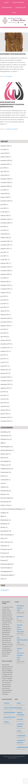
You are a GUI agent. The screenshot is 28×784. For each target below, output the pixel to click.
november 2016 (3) (6, 380)
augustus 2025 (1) (6, 164)
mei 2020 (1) (5, 278)
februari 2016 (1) (6, 410)
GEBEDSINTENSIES (7, 712)
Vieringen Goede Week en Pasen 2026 (20, 628)
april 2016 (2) (5, 402)
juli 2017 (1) (4, 355)
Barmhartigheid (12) (7, 446)
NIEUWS (19, 708)
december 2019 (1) (6, 285)
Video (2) (3, 579)
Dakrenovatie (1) (6, 454)
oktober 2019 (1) (6, 292)
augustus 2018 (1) (6, 325)
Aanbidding (9, 129)
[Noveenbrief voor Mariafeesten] (14, 42)
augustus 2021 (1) (6, 248)
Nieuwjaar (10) (5, 524)
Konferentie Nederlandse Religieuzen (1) (13, 509)
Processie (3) (5, 553)
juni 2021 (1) (5, 252)
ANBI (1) (3, 443)
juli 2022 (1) (4, 226)
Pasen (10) (4, 538)
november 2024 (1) (6, 182)
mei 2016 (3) (5, 399)
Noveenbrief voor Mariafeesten (13, 54)
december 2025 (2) (6, 160)
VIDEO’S (19, 731)
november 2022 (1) (6, 223)
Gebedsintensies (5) (7, 468)
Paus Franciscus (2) (7, 542)
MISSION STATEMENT (20, 714)
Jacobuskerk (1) (5, 479)
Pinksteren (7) (5, 546)
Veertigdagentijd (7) (7, 571)
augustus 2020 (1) (6, 274)
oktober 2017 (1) (6, 351)
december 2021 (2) (6, 241)
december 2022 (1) (6, 219)
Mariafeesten (9, 76)
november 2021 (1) (6, 245)
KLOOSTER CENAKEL (20, 725)
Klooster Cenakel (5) (7, 498)
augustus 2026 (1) (6, 146)
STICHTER (20, 719)
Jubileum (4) (4, 487)
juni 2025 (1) (5, 168)
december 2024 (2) (6, 179)
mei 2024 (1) (5, 190)
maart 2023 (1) (5, 212)
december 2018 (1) (6, 318)
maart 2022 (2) (5, 234)
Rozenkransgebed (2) (7, 564)
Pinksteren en (20, 617)
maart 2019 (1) (5, 311)
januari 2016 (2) (5, 413)
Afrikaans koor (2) (6, 439)
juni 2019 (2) (5, 300)
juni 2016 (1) (5, 395)
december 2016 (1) (6, 377)
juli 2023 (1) (4, 204)
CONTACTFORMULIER (7, 708)
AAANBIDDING (20, 736)
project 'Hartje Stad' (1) (7, 557)
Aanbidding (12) (6, 432)
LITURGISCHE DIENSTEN (20, 742)
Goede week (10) (6, 472)
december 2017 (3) (6, 344)
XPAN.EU (18, 757)
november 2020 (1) (6, 270)
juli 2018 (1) (4, 329)
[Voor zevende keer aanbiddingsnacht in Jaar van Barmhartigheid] (14, 91)
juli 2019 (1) (4, 296)
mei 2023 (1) (5, 208)
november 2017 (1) (6, 347)
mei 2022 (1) (5, 230)
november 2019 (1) (6, 289)
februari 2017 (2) (6, 369)
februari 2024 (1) (6, 197)
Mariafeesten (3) (6, 520)
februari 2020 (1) (6, 281)
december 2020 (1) (6, 267)
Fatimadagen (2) (6, 461)
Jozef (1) (3, 483)
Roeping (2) (4, 560)
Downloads (5, 590)
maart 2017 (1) (5, 366)
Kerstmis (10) (5, 494)
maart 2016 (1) (5, 406)
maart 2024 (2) (5, 193)
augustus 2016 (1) (6, 388)
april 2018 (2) (5, 336)
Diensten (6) (4, 457)
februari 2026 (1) (6, 157)
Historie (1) (4, 476)
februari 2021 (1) (6, 263)
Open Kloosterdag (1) (7, 535)
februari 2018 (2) (6, 340)
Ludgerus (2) (4, 513)
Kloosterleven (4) (6, 501)
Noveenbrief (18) (6, 531)
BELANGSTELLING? (7, 717)
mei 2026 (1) (5, 149)
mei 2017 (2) (5, 362)
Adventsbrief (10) (6, 435)
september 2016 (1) (7, 384)
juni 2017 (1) (5, 358)
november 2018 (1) (6, 322)
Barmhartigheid (14, 129)
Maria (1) (3, 516)
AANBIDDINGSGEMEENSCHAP (20, 747)
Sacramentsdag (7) (6, 568)
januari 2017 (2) (5, 373)
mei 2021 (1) (5, 256)
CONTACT (7, 703)
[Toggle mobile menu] (25, 25)
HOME (19, 703)
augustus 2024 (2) (6, 186)
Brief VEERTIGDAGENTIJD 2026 (20, 640)
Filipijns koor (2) (6, 465)
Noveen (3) (4, 527)
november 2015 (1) (6, 421)
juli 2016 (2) (4, 391)
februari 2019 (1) (6, 314)
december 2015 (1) (6, 417)
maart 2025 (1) (5, 175)
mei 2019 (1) (5, 303)
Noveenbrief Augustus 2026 (20, 608)
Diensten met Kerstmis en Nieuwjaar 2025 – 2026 (20, 654)
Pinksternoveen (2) (6, 549)
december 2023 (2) (6, 201)
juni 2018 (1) (5, 333)
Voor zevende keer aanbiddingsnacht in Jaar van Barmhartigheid (12, 104)
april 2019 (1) (5, 307)
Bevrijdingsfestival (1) (7, 450)
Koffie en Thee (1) (6, 505)
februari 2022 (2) (6, 237)
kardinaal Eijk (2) (6, 490)
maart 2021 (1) (5, 259)
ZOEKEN (6, 722)
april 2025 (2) (5, 171)
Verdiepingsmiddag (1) (8, 575)
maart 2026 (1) (5, 153)
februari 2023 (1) (6, 215)
